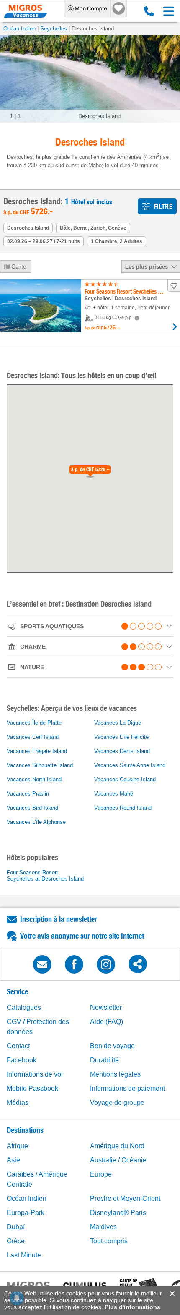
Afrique (17, 1145)
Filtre (163, 207)
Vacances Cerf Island (33, 737)
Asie (13, 1160)
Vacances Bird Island (32, 808)
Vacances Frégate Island (37, 751)
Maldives (103, 1226)
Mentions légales (115, 1074)
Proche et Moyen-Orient (125, 1198)
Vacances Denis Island (122, 751)
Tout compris (109, 1241)
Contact (18, 1045)
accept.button (171, 1294)
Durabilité (104, 1060)
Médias (17, 1102)
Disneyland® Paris (118, 1212)
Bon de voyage (112, 1045)
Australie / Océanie (118, 1160)
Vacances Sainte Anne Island (129, 765)
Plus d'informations (132, 1307)
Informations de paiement (127, 1088)
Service (17, 991)
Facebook (21, 1060)
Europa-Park (25, 1212)
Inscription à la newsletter (58, 919)
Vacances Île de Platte (34, 723)
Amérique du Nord (117, 1145)
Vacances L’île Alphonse (36, 822)
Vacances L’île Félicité (121, 737)
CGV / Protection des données (38, 1026)
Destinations (25, 1130)
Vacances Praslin (28, 794)
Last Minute (24, 1255)
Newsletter (106, 1007)
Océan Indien (19, 28)
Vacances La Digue (117, 723)
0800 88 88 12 (147, 11)
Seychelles (53, 28)
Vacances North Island (34, 779)
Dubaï (16, 1226)
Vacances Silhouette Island (40, 765)
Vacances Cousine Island (125, 779)
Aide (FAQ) (106, 1021)
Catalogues (24, 1007)
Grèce (16, 1241)
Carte (19, 266)
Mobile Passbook (32, 1088)
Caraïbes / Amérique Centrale (37, 1179)
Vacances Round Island (123, 808)
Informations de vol (35, 1074)
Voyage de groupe (117, 1102)
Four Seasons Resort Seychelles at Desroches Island (45, 875)
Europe (101, 1174)
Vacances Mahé (113, 794)
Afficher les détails (175, 326)
